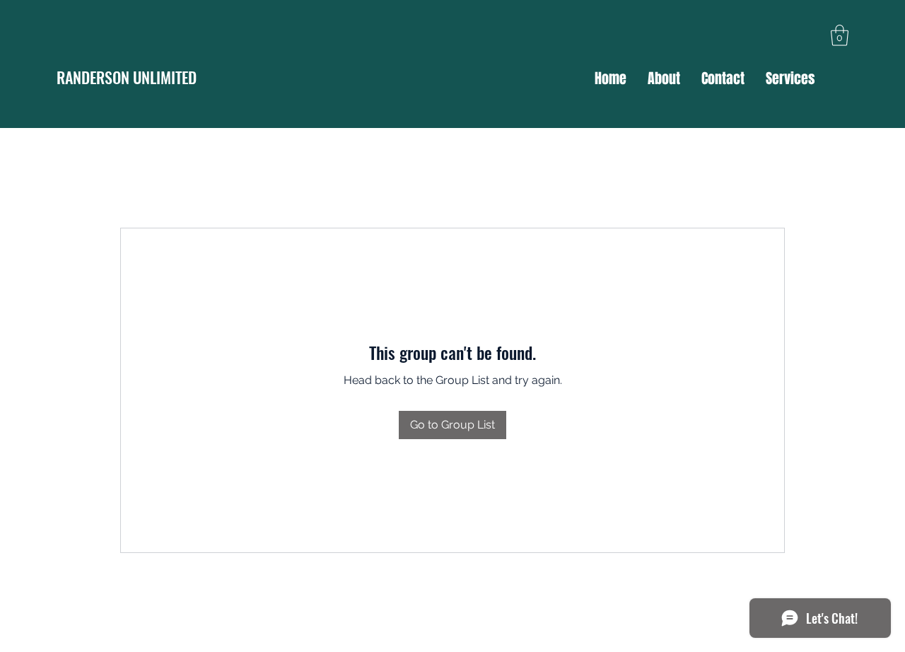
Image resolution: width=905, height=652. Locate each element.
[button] (839, 35)
